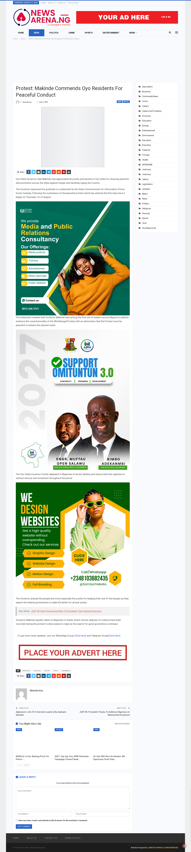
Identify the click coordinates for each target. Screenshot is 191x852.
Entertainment (111, 33)
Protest (55, 670)
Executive (146, 140)
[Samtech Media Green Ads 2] (73, 539)
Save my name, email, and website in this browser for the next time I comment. (53, 820)
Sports (89, 33)
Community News (150, 96)
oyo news (47, 670)
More (132, 33)
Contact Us (61, 3)
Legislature (147, 184)
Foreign (145, 155)
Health (145, 160)
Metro (126, 101)
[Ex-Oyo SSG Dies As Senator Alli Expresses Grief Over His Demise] (111, 741)
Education (146, 121)
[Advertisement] (95, 61)
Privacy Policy (73, 3)
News (36, 33)
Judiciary (146, 169)
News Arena (26, 670)
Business (146, 91)
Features (146, 150)
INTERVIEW (147, 165)
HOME (43, 3)
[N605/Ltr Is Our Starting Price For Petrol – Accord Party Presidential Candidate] (34, 741)
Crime (72, 33)
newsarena (37, 670)
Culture (145, 106)
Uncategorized (149, 228)
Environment (148, 135)
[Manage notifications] (184, 846)
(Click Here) (80, 635)
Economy (146, 116)
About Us (51, 3)
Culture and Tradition (152, 111)
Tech (144, 223)
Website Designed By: (139, 848)
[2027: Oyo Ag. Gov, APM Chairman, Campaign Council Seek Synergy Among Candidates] (73, 741)
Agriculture (147, 87)
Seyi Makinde (65, 670)
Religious (146, 208)
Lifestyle (146, 189)
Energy (145, 125)
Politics (53, 33)
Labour (145, 179)
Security (146, 213)
